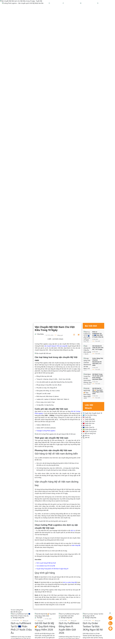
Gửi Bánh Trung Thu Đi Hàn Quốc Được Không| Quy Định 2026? (97, 376)
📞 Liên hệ (86, 437)
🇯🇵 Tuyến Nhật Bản (89, 419)
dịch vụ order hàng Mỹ (69, 582)
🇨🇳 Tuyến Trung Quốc (89, 431)
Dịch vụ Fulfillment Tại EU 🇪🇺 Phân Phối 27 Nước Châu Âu (97, 334)
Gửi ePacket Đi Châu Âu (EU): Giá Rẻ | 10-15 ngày (97, 347)
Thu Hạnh (39, 617)
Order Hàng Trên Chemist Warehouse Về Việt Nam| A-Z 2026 (97, 361)
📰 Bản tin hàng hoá (89, 433)
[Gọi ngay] (110, 618)
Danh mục (109, 3)
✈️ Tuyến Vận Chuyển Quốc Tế (92, 413)
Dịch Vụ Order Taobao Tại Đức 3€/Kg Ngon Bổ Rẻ (93, 626)
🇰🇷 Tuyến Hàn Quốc (89, 421)
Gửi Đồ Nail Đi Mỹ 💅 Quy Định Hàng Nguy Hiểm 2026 (97, 390)
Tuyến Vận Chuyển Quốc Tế (29, 317)
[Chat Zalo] (110, 623)
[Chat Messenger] (110, 628)
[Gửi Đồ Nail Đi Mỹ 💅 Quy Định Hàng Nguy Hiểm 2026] (45, 615)
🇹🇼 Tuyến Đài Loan (88, 423)
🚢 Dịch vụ (86, 435)
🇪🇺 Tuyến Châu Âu (88, 427)
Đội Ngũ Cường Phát (18, 617)
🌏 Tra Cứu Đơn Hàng (90, 415)
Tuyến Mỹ (19, 313)
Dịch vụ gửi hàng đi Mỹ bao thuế (46, 563)
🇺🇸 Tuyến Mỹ (87, 417)
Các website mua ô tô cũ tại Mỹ (45, 566)
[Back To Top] (110, 613)
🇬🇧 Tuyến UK (87, 425)
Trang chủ (14, 317)
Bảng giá (60, 335)
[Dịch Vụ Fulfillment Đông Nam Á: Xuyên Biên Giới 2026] (69, 615)
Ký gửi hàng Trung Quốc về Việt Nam (47, 568)
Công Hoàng (40, 334)
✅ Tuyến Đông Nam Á (90, 429)
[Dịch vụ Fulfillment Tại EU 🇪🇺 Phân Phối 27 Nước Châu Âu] (21, 615)
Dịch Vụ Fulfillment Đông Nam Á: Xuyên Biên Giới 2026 (69, 628)
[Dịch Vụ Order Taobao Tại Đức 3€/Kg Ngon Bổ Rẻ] (93, 615)
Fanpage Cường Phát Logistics (45, 430)
